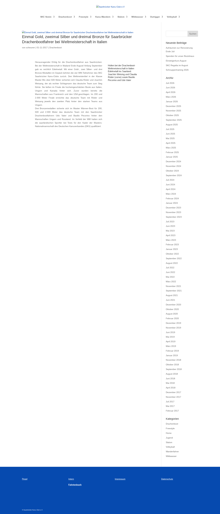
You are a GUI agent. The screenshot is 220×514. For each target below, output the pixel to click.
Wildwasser (137, 17)
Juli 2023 (170, 221)
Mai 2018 (170, 383)
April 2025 (170, 143)
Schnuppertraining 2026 (177, 70)
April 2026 (170, 92)
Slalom (120, 17)
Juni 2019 (170, 332)
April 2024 (170, 189)
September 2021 (174, 290)
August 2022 (172, 263)
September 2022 (174, 258)
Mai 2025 (170, 138)
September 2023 (174, 217)
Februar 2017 (172, 411)
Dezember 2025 (173, 106)
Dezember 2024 (173, 161)
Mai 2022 (170, 277)
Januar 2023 (172, 249)
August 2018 (172, 374)
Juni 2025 (170, 134)
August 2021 (172, 295)
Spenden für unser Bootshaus (180, 56)
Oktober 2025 (172, 115)
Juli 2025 (170, 129)
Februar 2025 (172, 152)
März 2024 (171, 194)
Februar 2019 (172, 351)
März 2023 (171, 240)
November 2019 (173, 327)
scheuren (30, 47)
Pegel (24, 479)
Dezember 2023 (173, 207)
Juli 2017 (170, 401)
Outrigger (155, 17)
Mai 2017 (170, 406)
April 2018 (170, 387)
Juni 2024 (170, 184)
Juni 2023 (170, 226)
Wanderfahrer (172, 451)
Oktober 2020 (172, 309)
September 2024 (174, 175)
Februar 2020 (172, 318)
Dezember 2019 (173, 323)
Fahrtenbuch (75, 484)
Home (169, 433)
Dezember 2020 (173, 304)
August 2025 (172, 124)
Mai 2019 (170, 337)
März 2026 (171, 97)
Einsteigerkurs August (176, 61)
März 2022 (171, 281)
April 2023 (170, 235)
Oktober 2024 (172, 171)
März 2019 (171, 346)
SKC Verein (45, 17)
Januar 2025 (172, 157)
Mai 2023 (170, 230)
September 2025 (174, 120)
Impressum (120, 479)
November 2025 (173, 110)
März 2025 (171, 147)
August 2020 (172, 314)
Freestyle (83, 17)
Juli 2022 (170, 267)
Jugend (169, 438)
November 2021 (173, 286)
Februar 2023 (172, 244)
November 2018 (173, 360)
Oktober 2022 (172, 254)
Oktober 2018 (172, 364)
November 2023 (173, 212)
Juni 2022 (170, 272)
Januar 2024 (172, 203)
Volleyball (172, 17)
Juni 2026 (170, 87)
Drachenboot (65, 17)
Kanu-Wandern (102, 17)
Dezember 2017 (173, 392)
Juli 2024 (170, 180)
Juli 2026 (170, 83)
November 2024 (173, 166)
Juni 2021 (170, 300)
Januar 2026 (172, 101)
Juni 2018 (170, 378)
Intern (71, 479)
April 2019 (170, 341)
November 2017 (173, 397)
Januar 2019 (172, 355)
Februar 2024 (172, 198)
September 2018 (174, 369)
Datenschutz (167, 479)
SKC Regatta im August (177, 65)
